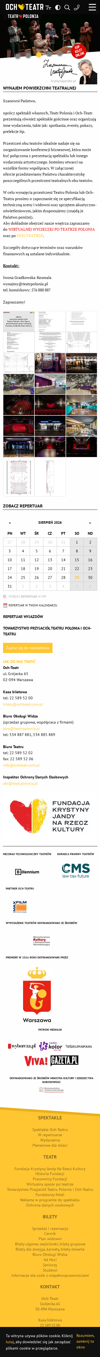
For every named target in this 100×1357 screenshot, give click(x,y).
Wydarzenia (50, 1140)
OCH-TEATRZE (30, 235)
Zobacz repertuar (23, 506)
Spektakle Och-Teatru (50, 1129)
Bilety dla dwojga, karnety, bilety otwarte (50, 1249)
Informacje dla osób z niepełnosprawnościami (50, 1275)
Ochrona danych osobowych (50, 1205)
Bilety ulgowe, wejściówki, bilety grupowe (50, 1244)
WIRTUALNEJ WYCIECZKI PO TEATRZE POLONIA (51, 229)
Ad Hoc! (50, 1259)
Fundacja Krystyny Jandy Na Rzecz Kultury (50, 1168)
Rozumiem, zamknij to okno (85, 1341)
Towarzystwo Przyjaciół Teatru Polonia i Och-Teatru (50, 1189)
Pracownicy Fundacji (50, 1178)
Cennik (50, 1233)
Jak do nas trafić (19, 661)
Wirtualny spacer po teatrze (50, 1184)
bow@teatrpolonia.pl (21, 728)
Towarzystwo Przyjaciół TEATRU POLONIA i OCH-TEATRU (47, 631)
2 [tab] (28, 55)
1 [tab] (18, 56)
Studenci (50, 1270)
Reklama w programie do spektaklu (50, 1199)
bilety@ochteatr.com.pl (23, 704)
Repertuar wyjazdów (23, 616)
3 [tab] (39, 55)
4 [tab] (49, 54)
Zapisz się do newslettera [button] (27, 647)
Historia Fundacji (50, 1173)
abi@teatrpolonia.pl (20, 783)
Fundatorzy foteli (50, 1194)
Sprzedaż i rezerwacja (50, 1228)
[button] (92, 7)
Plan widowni (50, 1238)
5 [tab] (60, 53)
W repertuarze (50, 1134)
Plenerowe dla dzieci (50, 1145)
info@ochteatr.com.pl (21, 765)
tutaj (10, 1341)
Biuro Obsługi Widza (50, 1254)
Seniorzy (50, 1264)
